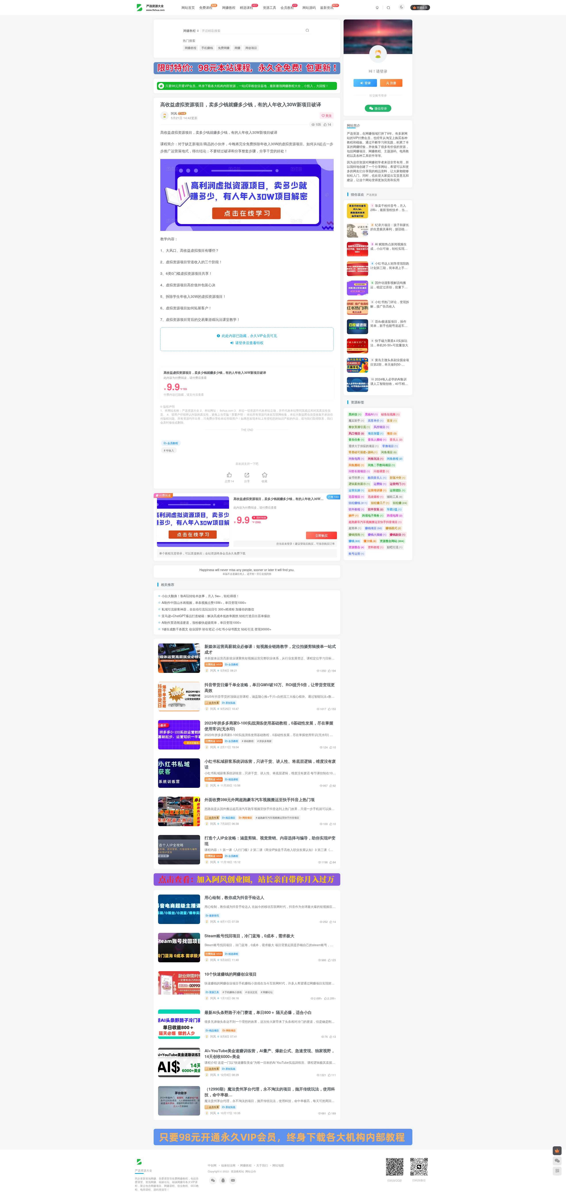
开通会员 (422, 7)
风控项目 (381, 427)
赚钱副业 (397, 534)
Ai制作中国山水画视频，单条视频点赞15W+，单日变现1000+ (204, 602)
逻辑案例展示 (359, 484)
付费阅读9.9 (214, 664)
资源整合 (356, 547)
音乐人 (396, 439)
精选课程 (248, 7)
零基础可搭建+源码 (363, 452)
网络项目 (247, 817)
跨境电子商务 (372, 515)
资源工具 (269, 7)
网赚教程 (228, 7)
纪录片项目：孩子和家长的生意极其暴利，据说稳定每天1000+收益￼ (389, 229)
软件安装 (375, 509)
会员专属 (213, 702)
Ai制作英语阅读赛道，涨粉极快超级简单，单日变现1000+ (201, 622)
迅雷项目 (356, 496)
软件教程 (356, 509)
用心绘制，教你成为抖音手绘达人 (234, 897)
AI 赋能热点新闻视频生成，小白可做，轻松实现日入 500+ (388, 248)
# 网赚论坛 (267, 992)
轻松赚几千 (380, 503)
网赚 (237, 48)
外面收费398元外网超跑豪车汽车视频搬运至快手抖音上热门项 (260, 799)
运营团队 (397, 490)
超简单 (355, 528)
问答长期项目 (359, 471)
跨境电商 (394, 515)
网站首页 (188, 7)
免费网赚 (223, 48)
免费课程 (207, 7)
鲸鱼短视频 (390, 414)
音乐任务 (356, 439)
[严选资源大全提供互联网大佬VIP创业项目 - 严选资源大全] (139, 1161)
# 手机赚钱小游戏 (232, 992)
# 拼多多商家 (264, 741)
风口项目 (356, 433)
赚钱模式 (393, 528)
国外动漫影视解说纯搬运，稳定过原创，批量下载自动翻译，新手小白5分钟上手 (388, 289)
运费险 (380, 484)
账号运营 (356, 553)
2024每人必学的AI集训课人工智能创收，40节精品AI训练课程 (389, 383)
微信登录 (381, 108)
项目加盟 (375, 433)
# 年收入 (169, 450)
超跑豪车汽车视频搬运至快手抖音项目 (375, 522)
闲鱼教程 (394, 458)
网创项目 (251, 48)
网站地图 (278, 1165)
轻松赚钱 (358, 503)
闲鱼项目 (389, 452)
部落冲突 (397, 477)
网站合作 (250, 1171)
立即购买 (321, 535)
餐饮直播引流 (359, 427)
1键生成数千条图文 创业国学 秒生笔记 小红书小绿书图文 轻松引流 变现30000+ (216, 629)
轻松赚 (400, 503)
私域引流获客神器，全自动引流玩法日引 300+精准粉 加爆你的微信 (208, 609)
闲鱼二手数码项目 (381, 465)
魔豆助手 (356, 420)
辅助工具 (394, 496)
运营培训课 (377, 490)
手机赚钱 (207, 48)
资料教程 (375, 547)
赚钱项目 (373, 528)
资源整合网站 (392, 541)
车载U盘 (394, 509)
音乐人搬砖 (377, 439)
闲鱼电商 (356, 458)
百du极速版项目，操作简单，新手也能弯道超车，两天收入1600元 (388, 325)
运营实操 (356, 490)
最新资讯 (329, 7)
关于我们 (262, 1165)
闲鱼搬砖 (356, 465)
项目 (392, 433)
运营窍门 (397, 484)
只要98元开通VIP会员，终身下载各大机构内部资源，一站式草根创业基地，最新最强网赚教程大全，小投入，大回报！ (247, 85)
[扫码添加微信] (557, 1160)
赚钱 (354, 541)
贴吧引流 (394, 547)
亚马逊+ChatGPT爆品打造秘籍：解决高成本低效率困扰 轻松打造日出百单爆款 (216, 616)
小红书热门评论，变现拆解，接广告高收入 (389, 304)
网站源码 (309, 7)
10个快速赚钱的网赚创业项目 (231, 974)
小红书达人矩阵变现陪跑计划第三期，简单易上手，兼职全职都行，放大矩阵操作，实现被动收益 (389, 270)
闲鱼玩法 (375, 458)
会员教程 (288, 7)
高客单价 (375, 420)
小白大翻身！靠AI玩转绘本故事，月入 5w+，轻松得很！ (200, 596)
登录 (368, 83)
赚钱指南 (356, 534)
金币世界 (356, 477)
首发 (392, 420)
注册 (393, 83)
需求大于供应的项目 (364, 446)
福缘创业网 (228, 1165)
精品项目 (230, 817)
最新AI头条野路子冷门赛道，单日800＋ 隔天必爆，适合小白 (258, 1012)
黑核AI (371, 414)
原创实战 (230, 702)
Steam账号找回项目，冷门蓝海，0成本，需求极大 (249, 936)
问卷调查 (381, 471)
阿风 (174, 113)
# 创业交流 (251, 992)
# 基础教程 (248, 741)
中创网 (212, 1165)
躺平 (353, 515)
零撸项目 (390, 446)
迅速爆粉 (375, 496)
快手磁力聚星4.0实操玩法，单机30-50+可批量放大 (389, 342)
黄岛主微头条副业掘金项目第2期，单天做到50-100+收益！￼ (389, 364)
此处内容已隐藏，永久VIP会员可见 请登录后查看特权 (248, 339)
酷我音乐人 (377, 477)
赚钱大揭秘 (377, 534)
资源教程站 (237, 1171)
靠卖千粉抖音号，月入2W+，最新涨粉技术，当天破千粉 (389, 209)
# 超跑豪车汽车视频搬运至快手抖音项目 (277, 817)
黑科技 (355, 414)
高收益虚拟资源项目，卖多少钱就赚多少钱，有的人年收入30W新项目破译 (240, 104)
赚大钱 (370, 541)
